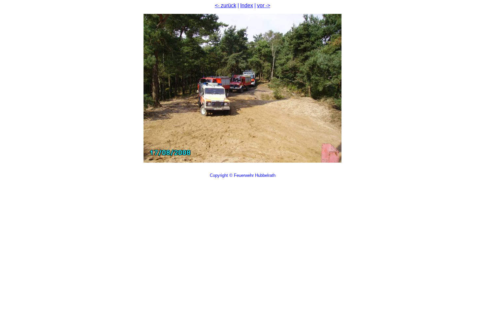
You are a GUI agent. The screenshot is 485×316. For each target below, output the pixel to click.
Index (246, 5)
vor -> (263, 5)
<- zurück (225, 5)
